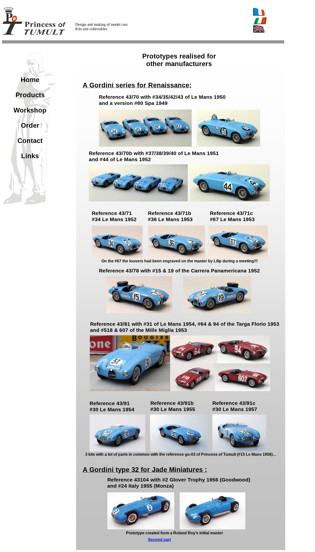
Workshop (30, 110)
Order (30, 125)
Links (30, 156)
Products (30, 95)
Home (30, 80)
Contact (30, 140)
